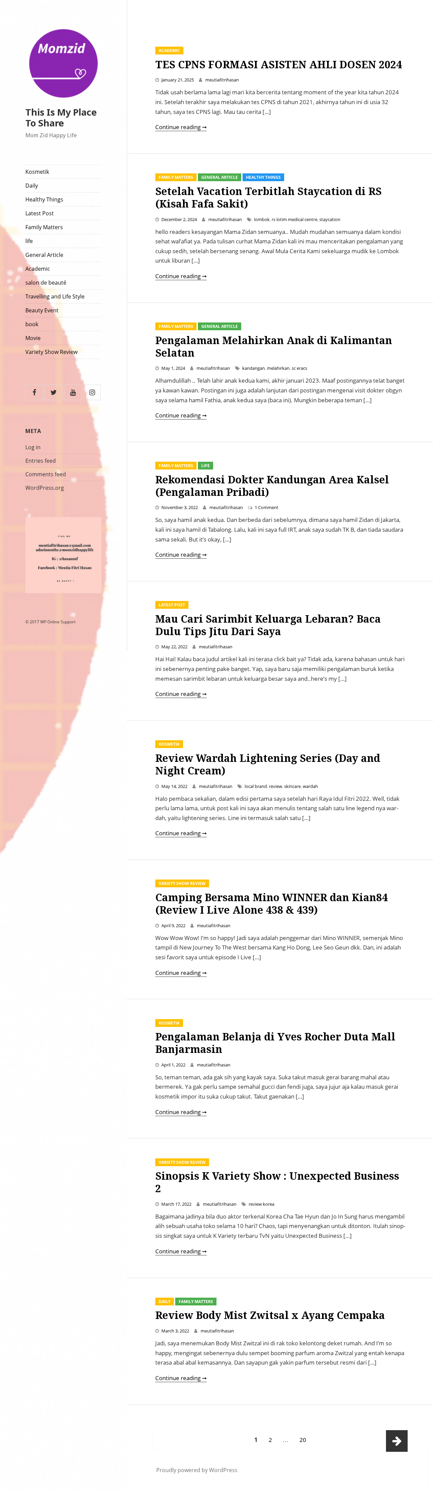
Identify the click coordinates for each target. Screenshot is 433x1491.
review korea (261, 1204)
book (31, 324)
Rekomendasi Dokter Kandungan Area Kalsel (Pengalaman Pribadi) (272, 486)
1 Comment (266, 507)
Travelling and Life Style (55, 296)
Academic (37, 268)
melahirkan (278, 368)
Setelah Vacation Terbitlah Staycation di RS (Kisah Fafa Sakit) (268, 197)
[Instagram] (92, 392)
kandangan (253, 368)
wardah (310, 786)
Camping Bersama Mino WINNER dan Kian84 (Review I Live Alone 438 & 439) (271, 903)
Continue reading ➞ (181, 127)
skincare (292, 786)
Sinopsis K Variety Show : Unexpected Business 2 (277, 1182)
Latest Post (39, 213)
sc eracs (299, 368)
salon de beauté (45, 282)
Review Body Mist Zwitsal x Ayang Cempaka (270, 1315)
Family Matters (44, 227)
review (275, 786)
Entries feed (40, 460)
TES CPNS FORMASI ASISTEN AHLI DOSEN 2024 (278, 64)
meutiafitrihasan (222, 80)
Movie (33, 338)
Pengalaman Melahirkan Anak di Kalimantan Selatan (273, 346)
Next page (397, 1441)
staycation (329, 219)
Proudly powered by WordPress (196, 1470)
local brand (256, 786)
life (29, 241)
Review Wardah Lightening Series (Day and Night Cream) (267, 764)
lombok (262, 219)
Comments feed (45, 474)
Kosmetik (37, 171)
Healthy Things (44, 199)
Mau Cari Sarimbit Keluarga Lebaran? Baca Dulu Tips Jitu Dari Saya (268, 625)
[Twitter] (53, 392)
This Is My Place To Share (61, 117)
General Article (44, 255)
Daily (31, 185)
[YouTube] (73, 392)
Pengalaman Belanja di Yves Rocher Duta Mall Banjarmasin (275, 1043)
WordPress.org (44, 487)
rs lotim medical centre (294, 219)
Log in (33, 447)
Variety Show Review (51, 352)
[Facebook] (34, 392)
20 (305, 1440)
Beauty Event (42, 310)
